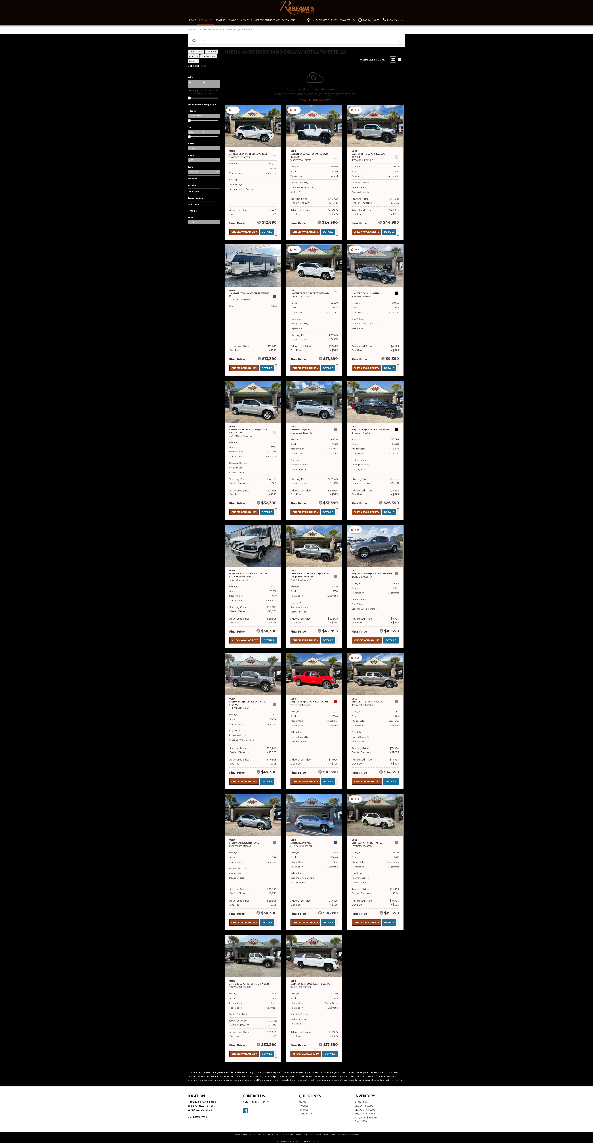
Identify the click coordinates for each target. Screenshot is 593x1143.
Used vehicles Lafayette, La (211, 29)
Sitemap (315, 1141)
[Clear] (204, 65)
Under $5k (361, 1101)
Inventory (305, 1105)
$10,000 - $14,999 (364, 1109)
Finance (233, 20)
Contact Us (305, 1113)
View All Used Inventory (315, 99)
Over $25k (360, 1121)
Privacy (307, 1141)
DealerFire (289, 1134)
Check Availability (244, 231)
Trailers (220, 20)
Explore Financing (276, 232)
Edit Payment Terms (204, 93)
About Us (246, 20)
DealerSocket (309, 1134)
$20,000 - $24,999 (365, 1117)
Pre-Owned (205, 20)
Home (192, 20)
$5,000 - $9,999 (363, 1105)
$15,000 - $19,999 (364, 1113)
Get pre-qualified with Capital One (275, 20)
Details (267, 231)
